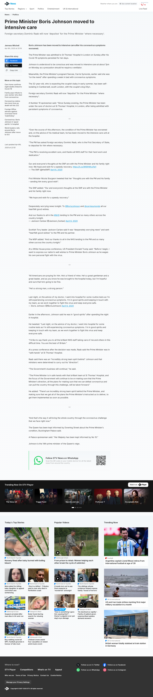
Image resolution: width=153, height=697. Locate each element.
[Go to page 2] (75, 507)
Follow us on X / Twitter (90, 665)
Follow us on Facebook (117, 665)
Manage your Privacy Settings (18, 682)
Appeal (58, 669)
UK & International (70, 9)
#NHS (56, 215)
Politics (41, 9)
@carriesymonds (92, 206)
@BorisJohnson (72, 206)
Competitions (26, 669)
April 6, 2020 (56, 170)
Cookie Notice (56, 675)
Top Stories (9, 9)
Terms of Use (21, 675)
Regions (21, 9)
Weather (103, 4)
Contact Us (44, 675)
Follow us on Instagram (117, 670)
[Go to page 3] (77, 507)
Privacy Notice (33, 675)
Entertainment (53, 9)
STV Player (10, 669)
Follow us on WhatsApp (90, 670)
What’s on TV (44, 669)
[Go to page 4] (79, 507)
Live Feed (143, 9)
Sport (32, 9)
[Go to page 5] (80, 507)
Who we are (9, 675)
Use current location (129, 4)
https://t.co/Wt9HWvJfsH (84, 167)
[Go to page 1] (73, 507)
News (7, 15)
